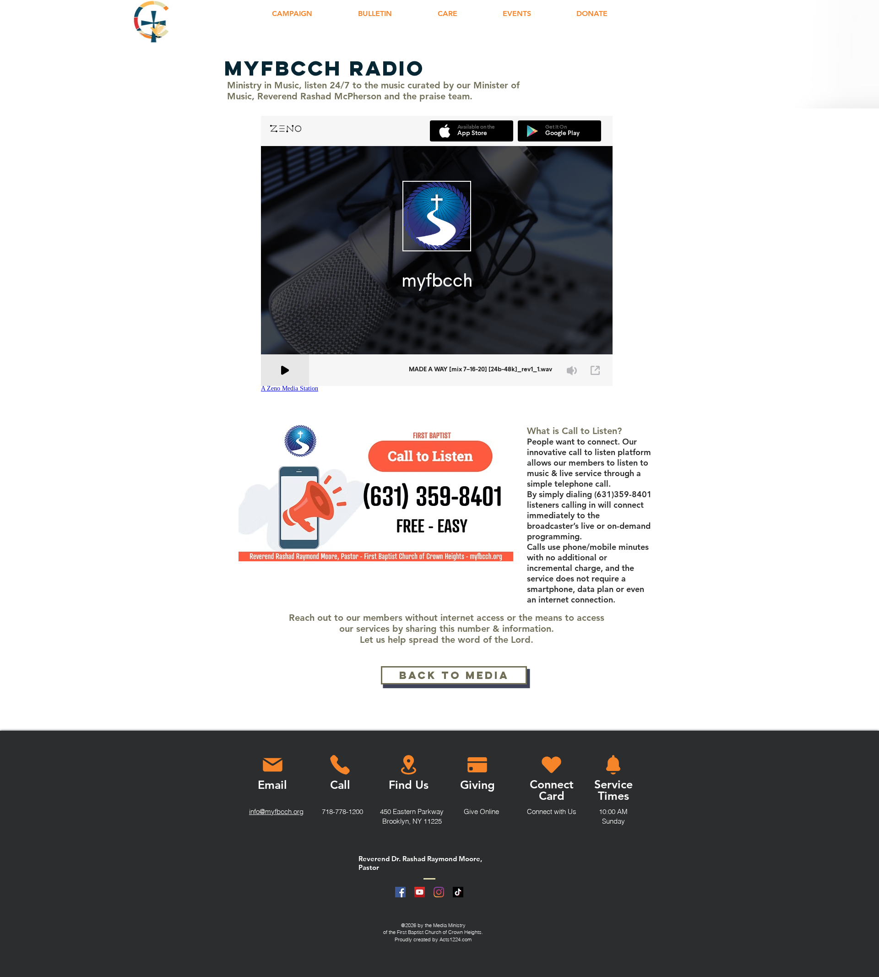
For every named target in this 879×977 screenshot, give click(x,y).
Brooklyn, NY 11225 (412, 821)
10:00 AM (613, 811)
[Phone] (339, 764)
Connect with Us (551, 811)
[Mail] (272, 764)
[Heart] (551, 764)
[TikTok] (458, 892)
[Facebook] (400, 892)
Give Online (481, 811)
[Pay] (477, 764)
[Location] (408, 764)
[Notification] (613, 764)
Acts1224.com (456, 939)
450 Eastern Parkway (412, 811)
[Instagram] (439, 892)
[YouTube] (419, 892)
